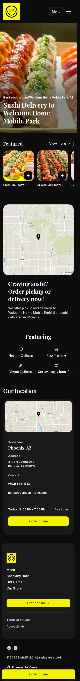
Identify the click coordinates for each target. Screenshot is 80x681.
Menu (56, 11)
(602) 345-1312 (19, 485)
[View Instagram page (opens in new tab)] (15, 647)
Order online (38, 521)
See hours (62, 509)
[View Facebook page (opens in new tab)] (9, 647)
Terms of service (19, 620)
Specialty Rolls (18, 576)
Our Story (14, 588)
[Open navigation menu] (68, 11)
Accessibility (16, 626)
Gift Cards (14, 582)
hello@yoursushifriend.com (27, 494)
